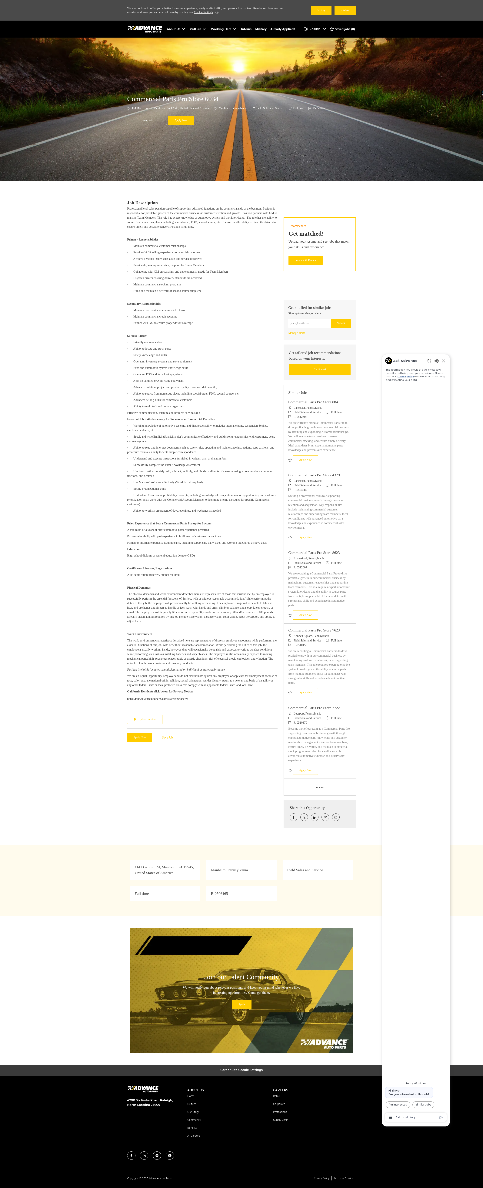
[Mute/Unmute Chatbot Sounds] (436, 360)
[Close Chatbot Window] (443, 360)
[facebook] (131, 1155)
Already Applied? (282, 29)
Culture (191, 1104)
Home (191, 1096)
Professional (280, 1112)
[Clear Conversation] (429, 360)
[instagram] (157, 1155)
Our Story (193, 1112)
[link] (296, 333)
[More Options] (390, 1117)
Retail (276, 1096)
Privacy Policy (321, 1178)
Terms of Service (344, 1178)
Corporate (279, 1104)
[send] (441, 1117)
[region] (416, 738)
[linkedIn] (144, 1155)
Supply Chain (280, 1120)
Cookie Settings (203, 12)
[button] (181, 120)
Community (194, 1120)
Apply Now (308, 459)
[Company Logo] (146, 28)
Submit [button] (341, 323)
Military (261, 29)
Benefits (192, 1127)
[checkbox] (147, 120)
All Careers (193, 1135)
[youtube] (170, 1155)
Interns (246, 29)
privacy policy (405, 376)
